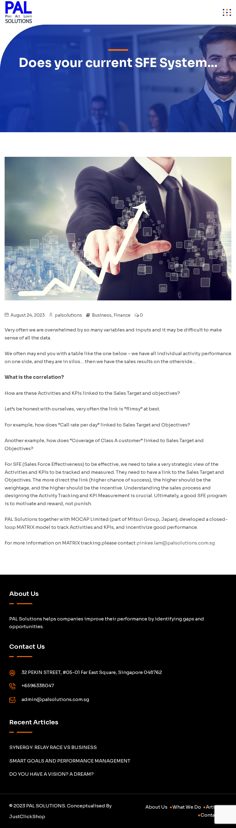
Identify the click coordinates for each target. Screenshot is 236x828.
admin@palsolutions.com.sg (55, 699)
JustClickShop (27, 816)
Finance (122, 315)
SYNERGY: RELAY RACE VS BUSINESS (53, 747)
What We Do (186, 807)
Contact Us (214, 815)
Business (102, 315)
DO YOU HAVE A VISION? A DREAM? (51, 774)
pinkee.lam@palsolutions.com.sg (175, 543)
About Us (156, 807)
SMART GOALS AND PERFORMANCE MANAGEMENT (69, 761)
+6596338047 (38, 685)
